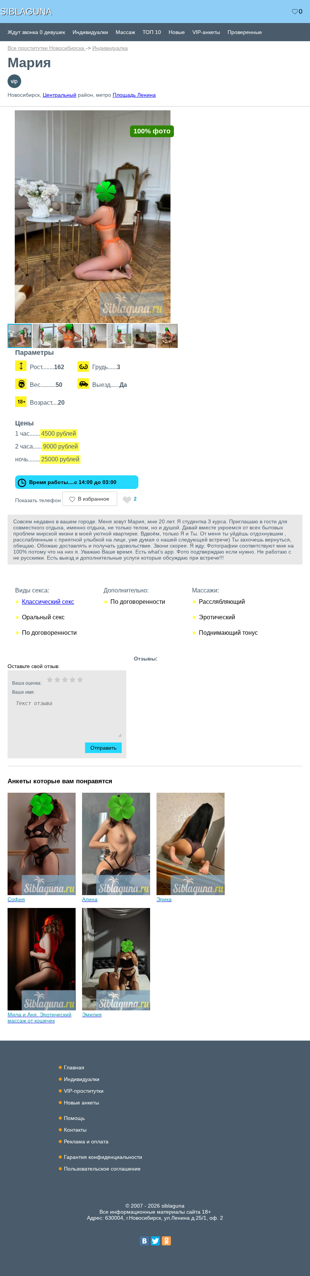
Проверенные (245, 32)
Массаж (125, 32)
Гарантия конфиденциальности (103, 1157)
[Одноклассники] (166, 1240)
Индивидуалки (90, 32)
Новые (177, 32)
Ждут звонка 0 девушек (36, 32)
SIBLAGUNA (26, 11)
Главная (74, 1067)
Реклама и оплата (86, 1141)
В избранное (93, 499)
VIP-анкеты (206, 32)
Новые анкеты (81, 1103)
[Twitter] (155, 1240)
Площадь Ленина (134, 95)
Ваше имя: (23, 692)
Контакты (75, 1130)
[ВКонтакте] (144, 1240)
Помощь (74, 1118)
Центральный (59, 95)
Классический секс (48, 602)
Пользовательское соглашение (102, 1169)
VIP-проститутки (84, 1091)
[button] (171, 117)
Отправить (103, 748)
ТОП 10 (152, 32)
